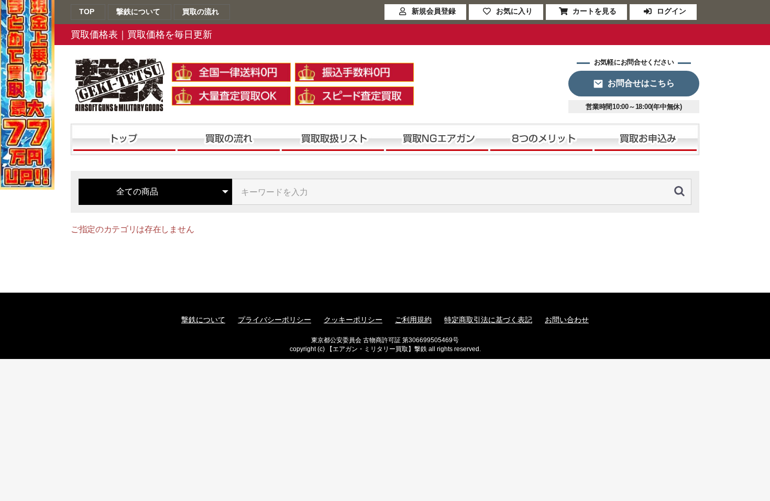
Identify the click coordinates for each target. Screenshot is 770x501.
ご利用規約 (413, 319)
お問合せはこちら (641, 83)
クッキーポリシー (353, 319)
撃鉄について (203, 319)
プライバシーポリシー (274, 319)
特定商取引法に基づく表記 (488, 319)
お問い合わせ (567, 319)
